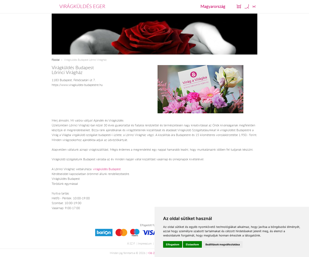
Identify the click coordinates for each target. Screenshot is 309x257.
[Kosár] (239, 6)
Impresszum (145, 243)
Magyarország (212, 6)
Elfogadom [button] (172, 244)
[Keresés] (247, 6)
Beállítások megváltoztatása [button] (222, 244)
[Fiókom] (254, 6)
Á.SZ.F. (131, 243)
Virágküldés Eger (82, 6)
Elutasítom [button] (192, 244)
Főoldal (56, 59)
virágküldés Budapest (107, 169)
